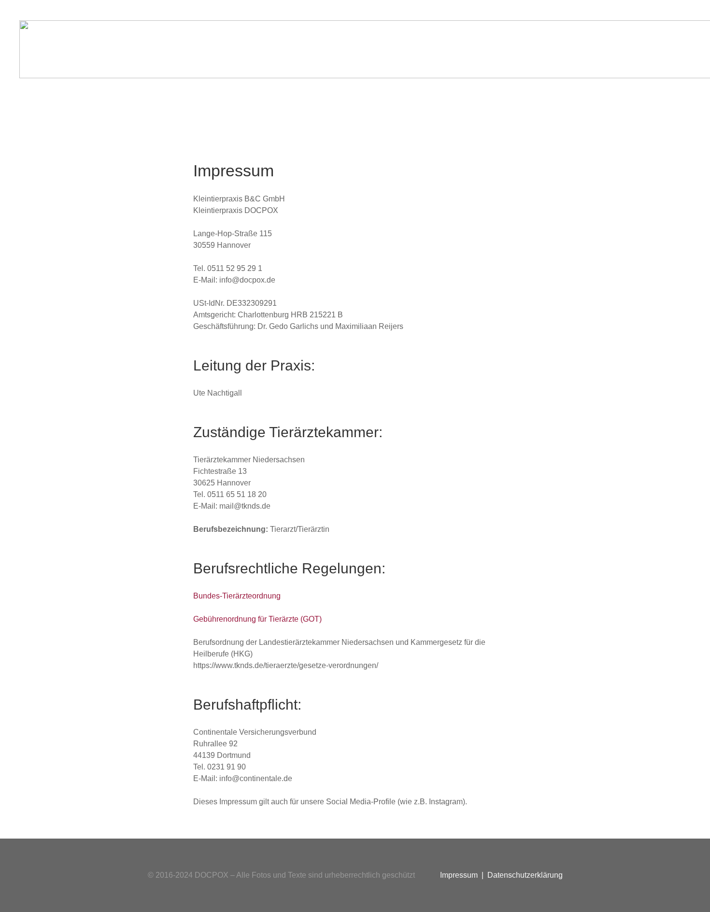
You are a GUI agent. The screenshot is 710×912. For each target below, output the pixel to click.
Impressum (459, 875)
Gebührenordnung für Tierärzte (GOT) (257, 619)
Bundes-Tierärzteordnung (237, 596)
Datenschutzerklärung (525, 875)
